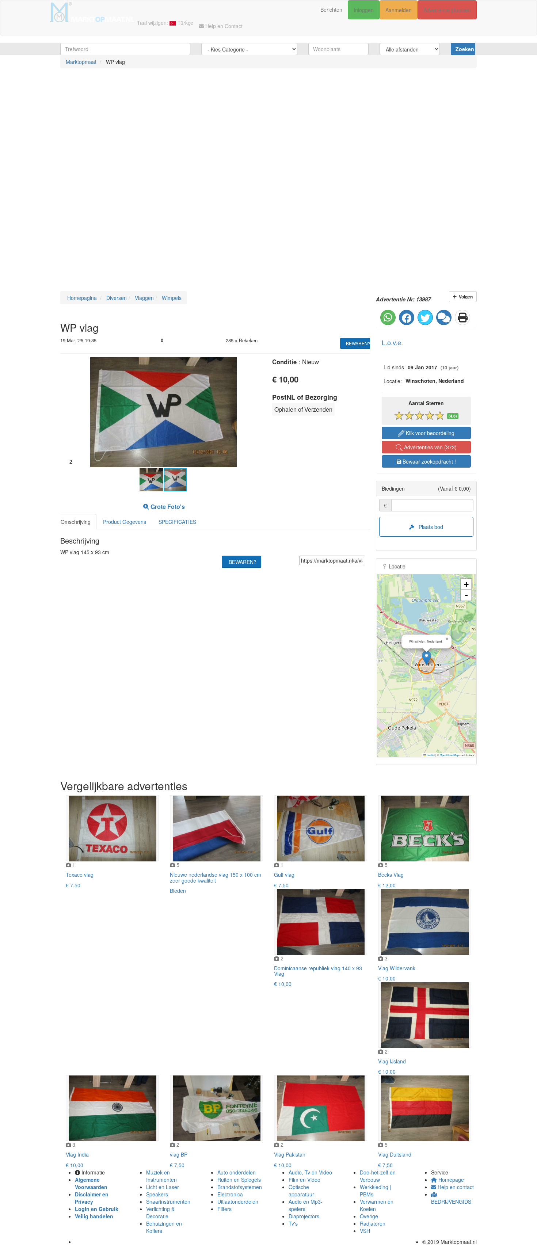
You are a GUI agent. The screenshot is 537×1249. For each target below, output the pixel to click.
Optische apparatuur (301, 1190)
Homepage (450, 1179)
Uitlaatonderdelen (237, 1201)
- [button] (466, 595)
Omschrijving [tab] (76, 521)
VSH (365, 1230)
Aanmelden (398, 10)
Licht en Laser (162, 1187)
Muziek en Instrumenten (161, 1176)
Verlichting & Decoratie (160, 1212)
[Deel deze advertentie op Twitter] (425, 317)
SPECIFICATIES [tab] (177, 521)
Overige (369, 1216)
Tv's (293, 1223)
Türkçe (184, 22)
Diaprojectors (304, 1216)
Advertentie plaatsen (447, 10)
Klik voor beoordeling (429, 433)
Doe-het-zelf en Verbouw (378, 1176)
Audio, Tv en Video (310, 1172)
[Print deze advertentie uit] (462, 317)
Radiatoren (372, 1223)
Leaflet (430, 755)
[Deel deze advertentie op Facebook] (406, 317)
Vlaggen (143, 297)
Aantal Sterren (426, 403)
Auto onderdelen (236, 1172)
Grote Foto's (167, 506)
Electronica (230, 1194)
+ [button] (466, 584)
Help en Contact (223, 26)
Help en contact (455, 1187)
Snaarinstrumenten (168, 1201)
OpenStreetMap (449, 755)
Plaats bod (428, 526)
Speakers (157, 1194)
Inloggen (364, 10)
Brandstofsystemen (239, 1187)
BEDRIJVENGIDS (451, 1201)
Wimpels (171, 297)
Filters (224, 1208)
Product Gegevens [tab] (124, 521)
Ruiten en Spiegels (239, 1179)
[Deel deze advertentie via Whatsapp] (388, 317)
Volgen (465, 296)
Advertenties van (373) (430, 447)
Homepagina (81, 297)
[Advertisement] (219, 130)
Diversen (116, 297)
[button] (254, 364)
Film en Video (304, 1179)
